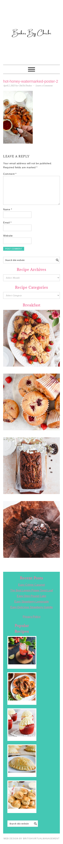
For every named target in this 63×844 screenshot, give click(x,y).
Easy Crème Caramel (31, 584)
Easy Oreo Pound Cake (31, 596)
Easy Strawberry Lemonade (31, 601)
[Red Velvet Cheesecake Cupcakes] (22, 723)
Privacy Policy (31, 616)
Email (7, 222)
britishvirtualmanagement (41, 838)
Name (7, 209)
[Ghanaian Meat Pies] (22, 759)
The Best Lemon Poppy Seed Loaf (31, 590)
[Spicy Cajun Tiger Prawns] (22, 686)
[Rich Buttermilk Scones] (22, 795)
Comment (9, 173)
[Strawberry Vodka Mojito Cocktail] (22, 650)
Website (8, 235)
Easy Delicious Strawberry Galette (31, 607)
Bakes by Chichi (31, 18)
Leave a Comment (44, 85)
